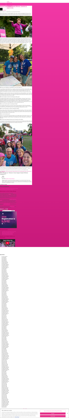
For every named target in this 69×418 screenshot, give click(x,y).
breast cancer (11, 171)
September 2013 (4, 404)
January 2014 (4, 400)
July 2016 (3, 371)
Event (8, 3)
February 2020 (4, 330)
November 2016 (4, 367)
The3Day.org (12, 206)
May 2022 (3, 305)
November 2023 (4, 288)
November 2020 (4, 322)
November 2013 (4, 402)
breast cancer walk (15, 171)
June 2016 (3, 372)
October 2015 (4, 380)
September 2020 (4, 324)
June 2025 (3, 269)
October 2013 (4, 403)
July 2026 (3, 257)
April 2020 (3, 328)
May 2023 (3, 293)
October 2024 (4, 277)
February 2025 (4, 273)
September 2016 (4, 369)
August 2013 (4, 405)
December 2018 (4, 343)
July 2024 (3, 280)
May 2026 (3, 259)
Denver (25, 171)
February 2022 (4, 308)
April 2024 (3, 283)
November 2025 (4, 265)
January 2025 (4, 274)
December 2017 (4, 355)
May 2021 (3, 316)
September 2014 (4, 392)
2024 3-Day (7, 171)
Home (8, 1)
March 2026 (4, 261)
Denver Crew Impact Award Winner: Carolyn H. (13, 6)
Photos (8, 4)
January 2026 (4, 263)
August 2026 (4, 256)
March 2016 (4, 375)
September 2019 (4, 335)
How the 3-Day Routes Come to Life (8, 232)
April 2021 (3, 317)
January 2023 (4, 297)
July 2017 (3, 360)
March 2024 (4, 284)
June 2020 (3, 326)
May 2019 (3, 338)
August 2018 (4, 347)
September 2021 (4, 313)
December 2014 (4, 389)
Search (1, 210)
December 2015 (4, 378)
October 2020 (4, 323)
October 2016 (4, 368)
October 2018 (4, 345)
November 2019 (4, 333)
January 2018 (4, 354)
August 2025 (4, 268)
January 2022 (4, 309)
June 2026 (3, 258)
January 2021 (4, 320)
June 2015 (3, 384)
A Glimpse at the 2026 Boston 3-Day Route (9, 231)
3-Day (10, 194)
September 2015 (4, 381)
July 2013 (3, 406)
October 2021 (4, 312)
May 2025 (3, 270)
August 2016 (4, 370)
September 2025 (4, 267)
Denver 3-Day (28, 171)
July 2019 (3, 337)
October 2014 (4, 391)
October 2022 (4, 300)
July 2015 (3, 383)
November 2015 (4, 379)
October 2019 (4, 334)
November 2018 (4, 344)
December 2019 (4, 332)
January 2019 (4, 342)
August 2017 (4, 359)
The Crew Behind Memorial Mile (7, 234)
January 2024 (4, 286)
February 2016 (4, 376)
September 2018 (4, 346)
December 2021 (4, 310)
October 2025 (4, 266)
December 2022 (4, 298)
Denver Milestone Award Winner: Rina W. (7, 189)
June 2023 (3, 292)
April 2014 (3, 397)
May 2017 (3, 361)
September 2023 (4, 290)
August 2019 (4, 336)
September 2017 (4, 358)
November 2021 (4, 311)
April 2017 (3, 362)
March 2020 (4, 329)
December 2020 (4, 321)
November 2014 (4, 390)
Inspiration (9, 2)
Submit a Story (10, 8)
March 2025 (4, 272)
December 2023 (4, 287)
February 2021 (4, 319)
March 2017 (4, 363)
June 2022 (3, 304)
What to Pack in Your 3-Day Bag (7, 233)
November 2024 (4, 276)
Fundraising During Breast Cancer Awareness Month (9, 188)
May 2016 (3, 373)
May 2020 (3, 327)
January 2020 (4, 331)
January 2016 (4, 377)
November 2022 (4, 299)
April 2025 (3, 271)
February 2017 (4, 364)
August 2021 (4, 314)
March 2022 (4, 307)
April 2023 (3, 294)
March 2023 (4, 295)
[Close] (67, 413)
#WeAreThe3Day (4, 171)
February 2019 (4, 341)
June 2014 (3, 395)
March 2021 (4, 318)
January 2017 (4, 365)
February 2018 (4, 353)
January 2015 (4, 388)
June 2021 (3, 315)
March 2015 (4, 386)
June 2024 (3, 281)
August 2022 (4, 302)
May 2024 (3, 282)
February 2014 (4, 399)
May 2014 (3, 396)
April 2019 (3, 339)
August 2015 (4, 382)
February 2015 (4, 387)
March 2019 (4, 340)
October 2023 (4, 289)
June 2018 (3, 349)
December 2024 (4, 275)
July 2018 (3, 348)
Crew (18, 171)
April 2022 (3, 306)
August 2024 (4, 279)
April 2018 (3, 351)
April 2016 (3, 374)
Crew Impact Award (21, 171)
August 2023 (4, 291)
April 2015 (3, 385)
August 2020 (4, 325)
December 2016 (4, 366)
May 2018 (3, 350)
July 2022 (3, 303)
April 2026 (3, 260)
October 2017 (4, 357)
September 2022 (4, 301)
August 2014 (4, 393)
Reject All (52, 413)
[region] (34, 413)
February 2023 (4, 296)
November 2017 (4, 356)
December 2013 (4, 401)
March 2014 (4, 398)
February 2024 (4, 285)
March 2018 (4, 352)
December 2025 (4, 264)
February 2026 (4, 262)
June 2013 (3, 407)
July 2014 (3, 394)
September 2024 (4, 278)
